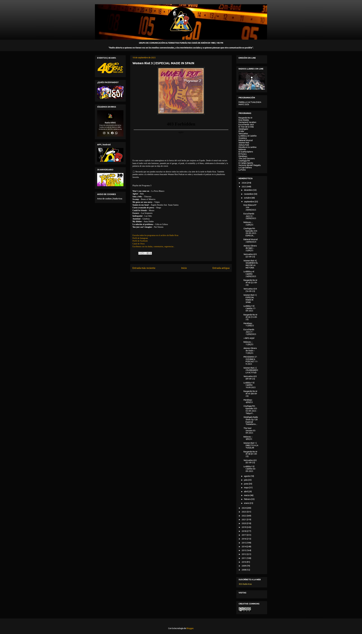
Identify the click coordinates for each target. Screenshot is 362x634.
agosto (247, 476)
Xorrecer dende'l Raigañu (250, 165)
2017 (244, 535)
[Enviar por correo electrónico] (139, 253)
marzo (247, 495)
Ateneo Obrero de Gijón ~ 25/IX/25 (250, 248)
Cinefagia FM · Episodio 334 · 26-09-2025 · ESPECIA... (251, 232)
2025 (244, 186)
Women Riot (244, 142)
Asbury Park (244, 145)
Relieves (242, 149)
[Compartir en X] (145, 253)
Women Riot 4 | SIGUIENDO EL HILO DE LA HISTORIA (251, 264)
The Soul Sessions (247, 158)
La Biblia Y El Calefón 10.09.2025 (250, 385)
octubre (247, 198)
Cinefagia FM (244, 161)
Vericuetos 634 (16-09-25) (250, 290)
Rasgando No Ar (245, 118)
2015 (244, 543)
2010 (244, 562)
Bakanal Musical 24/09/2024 (251, 240)
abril (246, 491)
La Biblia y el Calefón (248, 136)
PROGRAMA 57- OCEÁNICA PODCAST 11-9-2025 (251, 360)
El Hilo (241, 131)
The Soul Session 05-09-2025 (250, 430)
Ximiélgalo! (243, 129)
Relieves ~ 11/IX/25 (248, 343)
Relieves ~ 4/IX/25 (248, 438)
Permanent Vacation (247, 122)
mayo (246, 487)
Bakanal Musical (246, 140)
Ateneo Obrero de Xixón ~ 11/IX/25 (250, 350)
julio (246, 480)
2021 (244, 519)
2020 (244, 523)
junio (246, 484)
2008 (244, 570)
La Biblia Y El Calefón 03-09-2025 (250, 468)
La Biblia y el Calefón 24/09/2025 (250, 273)
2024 (244, 508)
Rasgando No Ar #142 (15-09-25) (250, 317)
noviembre (249, 194)
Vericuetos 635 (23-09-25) (250, 255)
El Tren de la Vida (246, 127)
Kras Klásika (244, 120)
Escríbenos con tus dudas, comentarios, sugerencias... (153, 246)
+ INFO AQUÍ (249, 338)
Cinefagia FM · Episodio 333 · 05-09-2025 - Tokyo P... (251, 409)
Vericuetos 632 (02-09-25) (250, 461)
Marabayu (243, 156)
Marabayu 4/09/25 (248, 401)
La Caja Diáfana (245, 167)
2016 (244, 539)
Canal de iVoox (138, 244)
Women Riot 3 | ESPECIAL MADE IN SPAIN (250, 298)
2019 (244, 527)
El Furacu (243, 154)
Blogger (190, 628)
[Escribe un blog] (142, 253)
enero (247, 503)
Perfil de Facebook (140, 241)
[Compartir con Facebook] (147, 253)
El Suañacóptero (246, 152)
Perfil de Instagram (140, 238)
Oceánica (243, 138)
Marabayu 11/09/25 (249, 324)
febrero (247, 499)
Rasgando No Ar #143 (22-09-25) (250, 282)
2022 (244, 516)
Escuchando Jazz (246, 124)
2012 (244, 554)
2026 (244, 183)
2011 (244, 558)
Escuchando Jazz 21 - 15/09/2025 (250, 331)
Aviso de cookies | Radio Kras (109, 199)
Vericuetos (243, 133)
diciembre (248, 190)
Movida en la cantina (247, 147)
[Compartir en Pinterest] (150, 253)
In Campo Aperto (246, 163)
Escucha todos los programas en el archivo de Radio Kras (155, 235)
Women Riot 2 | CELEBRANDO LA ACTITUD (251, 370)
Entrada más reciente (143, 268)
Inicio (184, 268)
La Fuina (242, 170)
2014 (244, 546)
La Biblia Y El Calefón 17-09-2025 (250, 308)
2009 (244, 566)
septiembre (249, 201)
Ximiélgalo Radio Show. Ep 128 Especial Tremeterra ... (251, 420)
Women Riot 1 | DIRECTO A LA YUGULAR (251, 445)
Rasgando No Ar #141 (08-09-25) (250, 393)
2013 (244, 550)
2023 (244, 512)
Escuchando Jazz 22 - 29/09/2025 (250, 216)
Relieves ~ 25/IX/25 (248, 223)
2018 (244, 531)
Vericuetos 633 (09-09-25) (250, 377)
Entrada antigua (221, 268)
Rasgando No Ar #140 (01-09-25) (250, 454)
